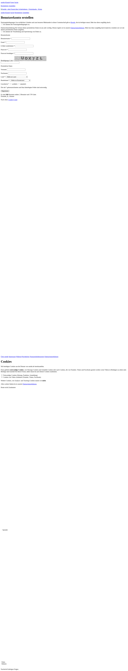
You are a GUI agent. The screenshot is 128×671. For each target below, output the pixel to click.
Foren (12, 2)
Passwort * (4, 49)
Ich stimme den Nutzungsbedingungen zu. (16, 24)
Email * (3, 42)
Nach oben (4, 100)
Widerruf (19, 356)
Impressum (12, 356)
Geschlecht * (5, 84)
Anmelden (12, 6)
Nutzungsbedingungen (8, 22)
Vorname (3, 69)
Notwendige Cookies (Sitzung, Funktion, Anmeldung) (20, 375)
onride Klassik (5, 2)
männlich (23, 84)
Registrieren (4, 6)
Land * (3, 77)
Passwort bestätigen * (7, 53)
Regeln (73, 22)
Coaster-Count (12, 100)
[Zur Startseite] (21, 9)
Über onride (4, 356)
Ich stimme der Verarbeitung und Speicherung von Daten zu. (22, 31)
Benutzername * (6, 38)
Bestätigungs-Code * (7, 60)
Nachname (4, 73)
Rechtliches (25, 356)
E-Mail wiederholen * (8, 46)
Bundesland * (5, 80)
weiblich (14, 84)
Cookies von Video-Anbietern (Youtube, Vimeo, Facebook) (22, 377)
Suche (16, 2)
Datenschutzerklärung (8, 28)
